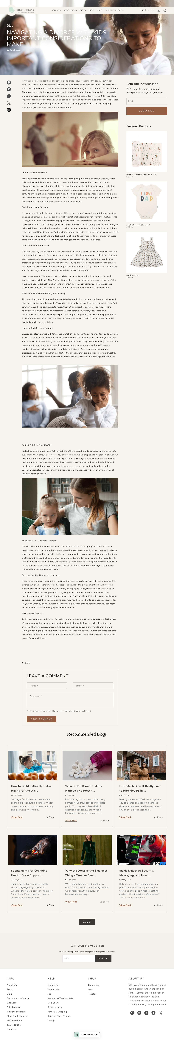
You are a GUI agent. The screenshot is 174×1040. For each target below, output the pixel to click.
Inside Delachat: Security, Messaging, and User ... (136, 873)
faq (49, 993)
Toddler (92, 993)
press (10, 989)
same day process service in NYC (97, 280)
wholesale (53, 989)
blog (9, 993)
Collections (94, 985)
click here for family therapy (94, 236)
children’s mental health (75, 96)
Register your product (59, 1016)
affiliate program (16, 1011)
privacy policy (14, 1020)
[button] (56, 10)
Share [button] (27, 663)
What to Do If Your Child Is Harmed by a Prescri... (83, 788)
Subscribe (147, 110)
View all (87, 922)
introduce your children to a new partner (79, 561)
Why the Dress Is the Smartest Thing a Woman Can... (86, 873)
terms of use (14, 1025)
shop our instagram (17, 1016)
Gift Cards (12, 1002)
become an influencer (18, 998)
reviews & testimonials (60, 998)
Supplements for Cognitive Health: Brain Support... (29, 873)
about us (12, 985)
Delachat (12, 1029)
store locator (54, 1007)
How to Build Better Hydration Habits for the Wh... (31, 788)
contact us (53, 985)
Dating (51, 1020)
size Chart (53, 1002)
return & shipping (57, 1011)
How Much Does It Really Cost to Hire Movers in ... (140, 788)
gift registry (13, 1007)
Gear (90, 989)
